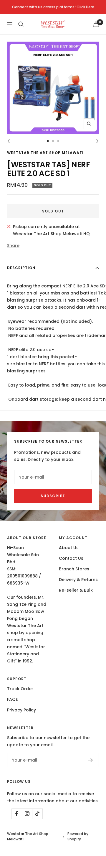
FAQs (12, 699)
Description (21, 267)
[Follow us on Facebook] (16, 813)
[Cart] (96, 24)
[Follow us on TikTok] (37, 813)
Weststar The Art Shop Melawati (45, 152)
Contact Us (71, 558)
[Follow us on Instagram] (27, 813)
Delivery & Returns (78, 579)
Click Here (85, 6)
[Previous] (9, 141)
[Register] (90, 760)
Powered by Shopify (77, 836)
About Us (69, 548)
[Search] (21, 24)
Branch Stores (74, 569)
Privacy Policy (21, 710)
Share (13, 245)
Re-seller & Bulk (76, 590)
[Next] (96, 141)
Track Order (20, 689)
